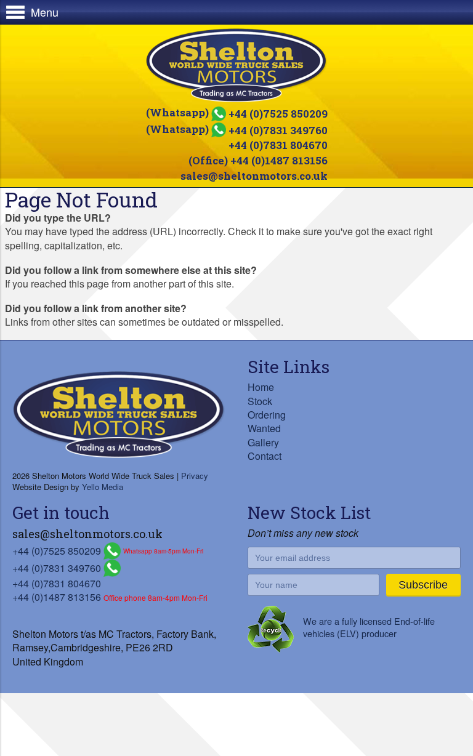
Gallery (263, 442)
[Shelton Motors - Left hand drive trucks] (236, 65)
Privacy (194, 475)
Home (261, 387)
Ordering (267, 415)
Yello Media (102, 487)
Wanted (264, 428)
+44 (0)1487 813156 (56, 597)
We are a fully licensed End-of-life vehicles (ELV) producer (369, 627)
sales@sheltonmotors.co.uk (254, 176)
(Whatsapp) (237, 112)
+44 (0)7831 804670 (278, 145)
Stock (260, 401)
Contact (264, 456)
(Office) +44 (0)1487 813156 (258, 160)
